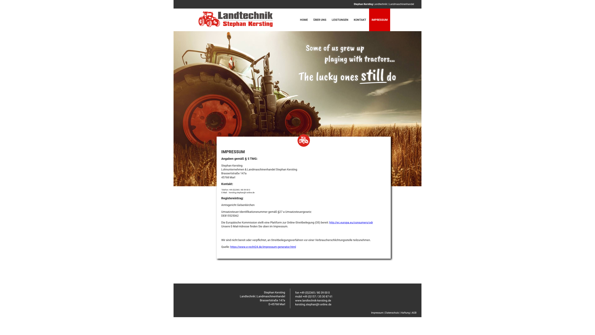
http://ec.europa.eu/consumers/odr (351, 222)
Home (304, 19)
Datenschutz (392, 312)
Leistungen (340, 19)
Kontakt (360, 19)
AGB (414, 312)
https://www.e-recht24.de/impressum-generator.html (263, 246)
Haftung (405, 312)
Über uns (319, 19)
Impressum (377, 312)
